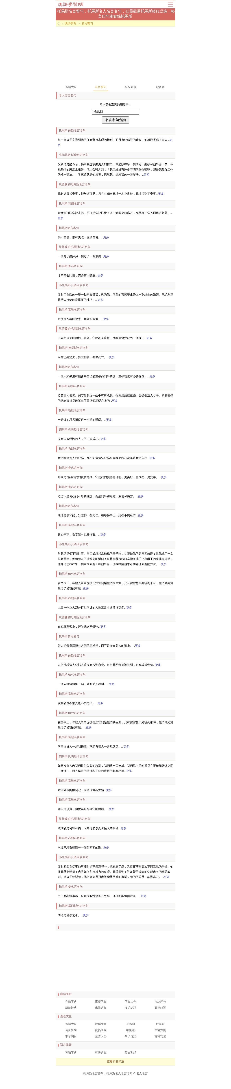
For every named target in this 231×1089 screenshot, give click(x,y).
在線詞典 (160, 1001)
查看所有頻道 (115, 1061)
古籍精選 (160, 1036)
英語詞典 (100, 1052)
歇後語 (160, 87)
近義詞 (160, 1024)
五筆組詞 (160, 1008)
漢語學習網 (74, 4)
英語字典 (71, 1052)
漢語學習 (70, 23)
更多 (146, 174)
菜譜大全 (100, 1036)
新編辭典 (71, 1008)
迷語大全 (71, 87)
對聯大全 (100, 1024)
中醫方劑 (160, 1030)
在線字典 (71, 1001)
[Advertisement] (115, 55)
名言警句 (87, 23)
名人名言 (142, 1073)
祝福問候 (130, 87)
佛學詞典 (100, 1008)
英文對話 (130, 1052)
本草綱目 (71, 1036)
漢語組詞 (130, 1008)
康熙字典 (100, 1001)
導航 (170, 4)
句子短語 (130, 1036)
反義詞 (130, 1024)
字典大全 (130, 1001)
